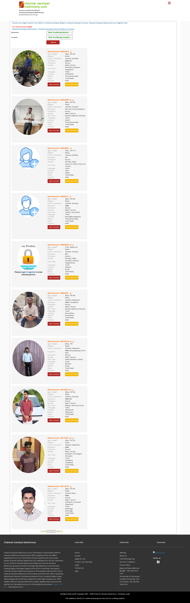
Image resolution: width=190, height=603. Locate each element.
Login (77, 565)
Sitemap (123, 553)
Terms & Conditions (127, 562)
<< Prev (43, 531)
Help (76, 571)
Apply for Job (80, 559)
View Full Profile (72, 84)
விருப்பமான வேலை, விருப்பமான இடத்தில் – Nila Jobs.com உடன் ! (130, 570)
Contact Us (79, 568)
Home (77, 553)
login (23, 272)
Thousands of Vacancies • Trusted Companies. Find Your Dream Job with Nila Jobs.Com (130, 580)
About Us (123, 556)
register (31, 272)
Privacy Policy (125, 565)
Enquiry (77, 556)
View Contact (53, 84)
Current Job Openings (83, 562)
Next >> (60, 531)
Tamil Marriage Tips (127, 559)
